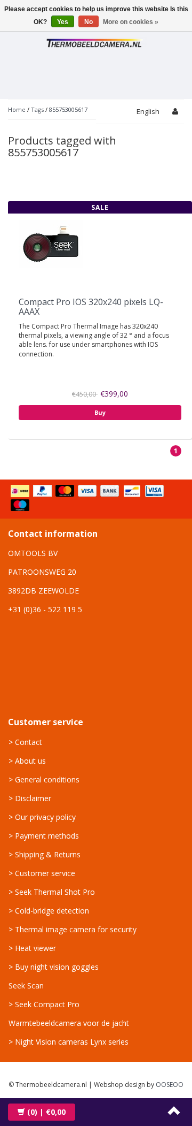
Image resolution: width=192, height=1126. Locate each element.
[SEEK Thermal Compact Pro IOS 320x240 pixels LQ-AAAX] (51, 243)
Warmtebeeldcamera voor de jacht (69, 1023)
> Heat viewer (32, 948)
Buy (100, 412)
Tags (37, 109)
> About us (27, 761)
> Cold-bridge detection (49, 911)
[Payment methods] (96, 499)
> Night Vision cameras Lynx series (69, 1042)
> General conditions (44, 779)
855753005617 (68, 109)
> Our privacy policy (42, 817)
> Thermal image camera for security (73, 929)
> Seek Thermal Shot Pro (52, 892)
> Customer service (42, 873)
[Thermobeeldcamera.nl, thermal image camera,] (96, 41)
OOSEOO (169, 1084)
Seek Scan (26, 985)
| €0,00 (46, 1112)
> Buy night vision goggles (54, 967)
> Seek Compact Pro (44, 1004)
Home (17, 109)
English (148, 111)
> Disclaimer (30, 798)
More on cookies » (130, 22)
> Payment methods (44, 836)
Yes (62, 22)
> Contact (25, 742)
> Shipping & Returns (45, 854)
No (88, 22)
